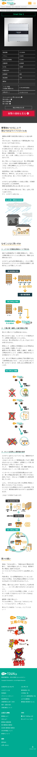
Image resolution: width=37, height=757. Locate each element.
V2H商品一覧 (24, 693)
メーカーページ (23, 92)
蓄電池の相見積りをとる (27, 701)
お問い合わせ (5, 745)
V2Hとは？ (4, 719)
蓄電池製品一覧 (9, 6)
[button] (30, 2)
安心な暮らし (7, 99)
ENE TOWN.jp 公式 (27, 716)
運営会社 (3, 742)
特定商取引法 (5, 699)
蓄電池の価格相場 (6, 722)
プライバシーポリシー (7, 696)
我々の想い (6, 103)
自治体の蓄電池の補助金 (8, 728)
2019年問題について (7, 730)
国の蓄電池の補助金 (6, 725)
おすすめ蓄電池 (25, 699)
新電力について (5, 733)
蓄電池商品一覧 (25, 690)
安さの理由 (6, 101)
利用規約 (3, 693)
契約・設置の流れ (6, 704)
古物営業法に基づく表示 (8, 701)
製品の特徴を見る (18, 107)
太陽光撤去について (6, 707)
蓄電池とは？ (5, 716)
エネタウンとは (5, 690)
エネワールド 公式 (27, 719)
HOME (2, 6)
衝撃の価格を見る (17, 113)
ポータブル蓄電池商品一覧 (28, 696)
